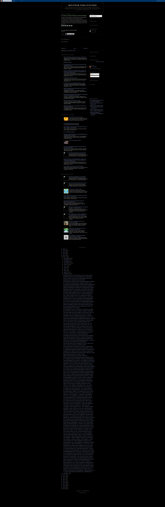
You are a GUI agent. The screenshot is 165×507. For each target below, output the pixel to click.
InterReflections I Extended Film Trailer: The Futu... (78, 315)
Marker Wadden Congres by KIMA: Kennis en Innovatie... (78, 377)
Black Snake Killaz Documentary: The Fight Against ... (78, 402)
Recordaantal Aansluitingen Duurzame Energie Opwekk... (79, 281)
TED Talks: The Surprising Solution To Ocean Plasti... (78, 395)
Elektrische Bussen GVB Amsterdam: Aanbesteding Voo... (79, 470)
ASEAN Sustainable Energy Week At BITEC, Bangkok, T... (78, 434)
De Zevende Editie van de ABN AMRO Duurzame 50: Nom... (78, 348)
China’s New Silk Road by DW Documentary (75, 341)
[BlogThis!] (69, 34)
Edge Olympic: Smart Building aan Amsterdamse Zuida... (78, 374)
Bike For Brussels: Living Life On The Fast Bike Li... (77, 460)
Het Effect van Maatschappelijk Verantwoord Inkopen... (79, 301)
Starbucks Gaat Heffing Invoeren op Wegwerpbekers (78, 298)
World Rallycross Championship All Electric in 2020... (78, 428)
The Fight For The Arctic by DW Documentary (75, 334)
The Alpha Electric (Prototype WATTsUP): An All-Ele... (78, 323)
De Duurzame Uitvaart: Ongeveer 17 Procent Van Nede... (78, 309)
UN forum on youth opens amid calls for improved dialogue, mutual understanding (78, 207)
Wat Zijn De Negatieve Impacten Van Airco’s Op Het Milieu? (75, 57)
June (65, 267)
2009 (64, 487)
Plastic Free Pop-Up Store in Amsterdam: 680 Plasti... (78, 278)
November (67, 259)
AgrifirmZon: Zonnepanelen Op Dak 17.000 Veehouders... (78, 422)
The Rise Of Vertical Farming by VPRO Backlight (76, 405)
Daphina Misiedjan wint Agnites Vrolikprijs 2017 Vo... (78, 324)
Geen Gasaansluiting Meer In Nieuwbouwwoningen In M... (79, 459)
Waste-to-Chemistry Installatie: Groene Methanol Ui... (78, 392)
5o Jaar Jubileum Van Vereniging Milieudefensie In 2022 (74, 83)
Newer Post (63, 48)
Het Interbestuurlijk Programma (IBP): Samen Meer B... (78, 419)
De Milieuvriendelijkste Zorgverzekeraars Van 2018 (77, 397)
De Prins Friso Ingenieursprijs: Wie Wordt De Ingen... (78, 389)
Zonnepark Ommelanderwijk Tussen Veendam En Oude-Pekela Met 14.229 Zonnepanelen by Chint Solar (75, 95)
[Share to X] (70, 34)
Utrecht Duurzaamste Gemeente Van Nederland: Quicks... (79, 287)
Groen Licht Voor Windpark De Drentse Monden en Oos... (79, 372)
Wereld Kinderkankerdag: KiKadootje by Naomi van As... (78, 423)
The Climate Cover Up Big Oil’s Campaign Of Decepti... (78, 295)
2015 (64, 477)
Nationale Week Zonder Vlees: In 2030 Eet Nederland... (78, 292)
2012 (64, 482)
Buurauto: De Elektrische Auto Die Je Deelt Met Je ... (78, 468)
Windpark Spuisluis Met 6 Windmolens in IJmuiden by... (78, 276)
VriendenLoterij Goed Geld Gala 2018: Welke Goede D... (78, 409)
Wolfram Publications (82, 5)
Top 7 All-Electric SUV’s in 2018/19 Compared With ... (77, 321)
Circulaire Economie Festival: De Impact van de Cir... (78, 326)
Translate (98, 17)
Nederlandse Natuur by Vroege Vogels (74, 354)
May (65, 269)
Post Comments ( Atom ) (71, 50)
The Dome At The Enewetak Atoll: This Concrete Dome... (78, 406)
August (66, 264)
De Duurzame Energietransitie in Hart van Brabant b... (78, 337)
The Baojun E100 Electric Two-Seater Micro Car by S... (78, 431)
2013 (64, 481)
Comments (93, 76)
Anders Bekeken (68, 35)
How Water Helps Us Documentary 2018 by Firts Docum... (78, 290)
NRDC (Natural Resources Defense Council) (72, 100)
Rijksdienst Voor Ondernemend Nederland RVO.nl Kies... (79, 467)
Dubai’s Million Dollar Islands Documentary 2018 (76, 383)
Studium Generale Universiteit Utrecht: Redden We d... (78, 346)
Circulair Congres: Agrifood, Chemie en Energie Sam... (78, 411)
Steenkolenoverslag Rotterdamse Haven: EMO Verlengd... (79, 366)
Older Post (86, 48)
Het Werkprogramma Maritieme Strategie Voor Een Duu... (79, 349)
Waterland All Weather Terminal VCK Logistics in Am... (78, 443)
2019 (64, 255)
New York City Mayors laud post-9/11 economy (78, 182)
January (66, 473)
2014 (64, 479)
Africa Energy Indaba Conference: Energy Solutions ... (78, 436)
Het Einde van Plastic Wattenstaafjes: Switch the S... (78, 400)
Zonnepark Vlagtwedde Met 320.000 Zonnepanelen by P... (78, 425)
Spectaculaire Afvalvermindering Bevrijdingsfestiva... (78, 357)
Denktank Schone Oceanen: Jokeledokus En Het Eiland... (79, 420)
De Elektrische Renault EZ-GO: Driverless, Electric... (78, 306)
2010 (64, 485)
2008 (64, 488)
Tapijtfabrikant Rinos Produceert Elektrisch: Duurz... (78, 375)
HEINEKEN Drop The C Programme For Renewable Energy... (79, 442)
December (67, 258)
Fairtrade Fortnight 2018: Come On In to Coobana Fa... (78, 329)
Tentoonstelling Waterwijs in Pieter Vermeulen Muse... (79, 465)
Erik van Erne (94, 66)
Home (75, 48)
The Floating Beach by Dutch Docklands (71, 123)
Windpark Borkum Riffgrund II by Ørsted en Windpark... (78, 286)
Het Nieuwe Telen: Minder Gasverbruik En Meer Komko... (78, 368)
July (65, 266)
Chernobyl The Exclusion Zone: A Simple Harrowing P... (78, 403)
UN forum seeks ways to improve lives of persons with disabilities (76, 222)
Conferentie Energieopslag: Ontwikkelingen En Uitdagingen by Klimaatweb (96, 113)
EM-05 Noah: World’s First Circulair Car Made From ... (78, 429)
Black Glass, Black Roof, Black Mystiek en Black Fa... (78, 303)
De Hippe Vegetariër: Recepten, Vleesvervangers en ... (78, 293)
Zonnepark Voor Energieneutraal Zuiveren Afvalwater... (79, 417)
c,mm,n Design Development (69, 131)
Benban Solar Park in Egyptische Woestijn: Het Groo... (78, 296)
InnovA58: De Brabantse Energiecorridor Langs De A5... (78, 338)
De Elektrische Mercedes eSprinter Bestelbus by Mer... (79, 426)
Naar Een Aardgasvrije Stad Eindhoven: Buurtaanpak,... (78, 414)
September (67, 262)
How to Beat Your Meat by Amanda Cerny (74, 344)
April (65, 270)
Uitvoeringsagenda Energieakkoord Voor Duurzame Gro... (79, 284)
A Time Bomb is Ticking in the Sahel (76, 117)
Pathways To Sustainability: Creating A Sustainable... (78, 394)
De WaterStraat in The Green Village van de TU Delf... (78, 275)
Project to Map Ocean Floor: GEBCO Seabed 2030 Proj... (78, 365)
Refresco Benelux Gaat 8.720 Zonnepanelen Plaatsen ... (78, 380)
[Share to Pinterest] (73, 34)
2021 (64, 252)
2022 (64, 250)
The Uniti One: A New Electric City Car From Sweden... (78, 433)
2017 (64, 474)
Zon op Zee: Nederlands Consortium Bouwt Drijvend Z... (78, 457)
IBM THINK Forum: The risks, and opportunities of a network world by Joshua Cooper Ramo (78, 215)
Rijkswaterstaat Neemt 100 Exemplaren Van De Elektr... (78, 391)
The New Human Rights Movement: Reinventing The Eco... (78, 312)
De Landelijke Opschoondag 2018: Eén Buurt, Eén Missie (78, 450)
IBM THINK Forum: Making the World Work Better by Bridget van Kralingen (77, 236)
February (66, 273)
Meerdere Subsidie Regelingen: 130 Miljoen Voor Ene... (78, 289)
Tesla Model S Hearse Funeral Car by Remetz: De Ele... (78, 439)
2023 (64, 249)
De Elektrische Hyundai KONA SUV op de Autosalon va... (78, 454)
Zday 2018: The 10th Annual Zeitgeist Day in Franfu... (77, 314)
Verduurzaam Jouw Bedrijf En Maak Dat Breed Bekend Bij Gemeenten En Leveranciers (96, 107)
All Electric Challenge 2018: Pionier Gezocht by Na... (78, 283)
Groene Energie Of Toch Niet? (71, 307)
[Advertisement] (68, 45)
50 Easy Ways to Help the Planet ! (75, 189)
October (66, 261)
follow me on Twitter (100, 61)
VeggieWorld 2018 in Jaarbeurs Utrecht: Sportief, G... (78, 382)
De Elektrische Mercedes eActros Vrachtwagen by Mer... (79, 352)
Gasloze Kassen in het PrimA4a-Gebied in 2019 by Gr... (78, 369)
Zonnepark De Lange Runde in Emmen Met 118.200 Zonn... (78, 445)
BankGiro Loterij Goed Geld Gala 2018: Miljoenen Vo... (78, 408)
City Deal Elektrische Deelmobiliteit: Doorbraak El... (78, 471)
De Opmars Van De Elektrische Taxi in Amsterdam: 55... (78, 388)
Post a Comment (64, 41)
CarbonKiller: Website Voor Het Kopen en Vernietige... (78, 351)
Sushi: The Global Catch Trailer (75, 140)
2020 (64, 253)
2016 (64, 476)
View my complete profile (95, 68)
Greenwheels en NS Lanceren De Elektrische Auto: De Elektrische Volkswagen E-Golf (74, 201)
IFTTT (64, 31)
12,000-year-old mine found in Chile (70, 77)
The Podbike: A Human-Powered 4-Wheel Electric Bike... (78, 437)
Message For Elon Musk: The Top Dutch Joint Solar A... (78, 456)
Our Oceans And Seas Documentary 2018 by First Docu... (78, 343)
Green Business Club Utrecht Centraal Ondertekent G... (79, 462)
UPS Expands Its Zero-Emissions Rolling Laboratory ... (78, 300)
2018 (64, 256)
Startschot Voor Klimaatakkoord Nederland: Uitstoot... (79, 340)
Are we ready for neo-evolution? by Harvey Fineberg (73, 166)
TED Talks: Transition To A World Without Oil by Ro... (78, 332)
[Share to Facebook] (72, 34)
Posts (92, 74)
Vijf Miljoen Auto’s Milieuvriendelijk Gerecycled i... (78, 440)
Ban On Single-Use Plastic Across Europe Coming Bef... (78, 310)
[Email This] (67, 34)
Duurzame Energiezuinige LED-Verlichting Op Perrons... (78, 335)
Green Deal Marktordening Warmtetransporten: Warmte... (79, 318)
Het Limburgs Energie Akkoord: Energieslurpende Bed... (79, 358)
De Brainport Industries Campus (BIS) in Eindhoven (77, 378)
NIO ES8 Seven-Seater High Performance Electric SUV (78, 317)
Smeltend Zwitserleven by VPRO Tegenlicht (75, 355)
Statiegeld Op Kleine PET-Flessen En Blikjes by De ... (78, 399)
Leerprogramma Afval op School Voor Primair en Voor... (79, 451)
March (66, 272)
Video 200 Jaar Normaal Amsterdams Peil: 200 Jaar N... (78, 385)
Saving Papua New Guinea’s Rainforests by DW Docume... (78, 320)
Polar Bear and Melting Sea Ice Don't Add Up (77, 152)
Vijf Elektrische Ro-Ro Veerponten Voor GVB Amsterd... (79, 453)
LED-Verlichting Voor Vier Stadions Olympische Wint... (78, 447)
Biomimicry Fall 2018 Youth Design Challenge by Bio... (78, 363)
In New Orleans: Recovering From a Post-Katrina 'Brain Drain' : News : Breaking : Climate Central (75, 127)
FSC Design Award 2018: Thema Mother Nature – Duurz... (78, 448)
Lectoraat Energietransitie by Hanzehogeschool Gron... (79, 361)
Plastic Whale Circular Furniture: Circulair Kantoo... (78, 327)
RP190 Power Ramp (67, 62)
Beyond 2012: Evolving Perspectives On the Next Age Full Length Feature (77, 229)
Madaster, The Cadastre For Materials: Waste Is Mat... (78, 416)
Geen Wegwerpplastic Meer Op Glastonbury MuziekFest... (79, 360)
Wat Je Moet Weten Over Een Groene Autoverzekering (78, 371)
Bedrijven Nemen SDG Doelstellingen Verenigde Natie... (78, 304)
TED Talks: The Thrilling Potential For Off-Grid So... (78, 386)
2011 (64, 484)
